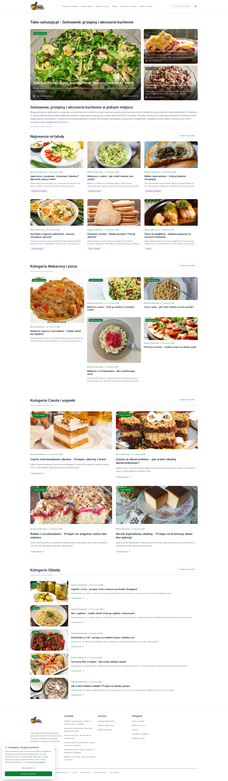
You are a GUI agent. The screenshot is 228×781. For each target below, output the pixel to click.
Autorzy (102, 716)
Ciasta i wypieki (87, 6)
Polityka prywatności (62, 772)
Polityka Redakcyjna (100, 772)
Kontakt (74, 772)
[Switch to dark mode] (195, 6)
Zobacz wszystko (187, 135)
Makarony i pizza (102, 6)
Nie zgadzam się (28, 768)
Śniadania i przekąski (128, 6)
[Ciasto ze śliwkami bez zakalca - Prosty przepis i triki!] (171, 46)
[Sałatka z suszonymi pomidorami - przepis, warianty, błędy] (85, 64)
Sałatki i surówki (146, 6)
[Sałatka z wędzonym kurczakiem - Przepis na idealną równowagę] (171, 83)
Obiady (114, 6)
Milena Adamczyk (37, 230)
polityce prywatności (37, 762)
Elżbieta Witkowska (95, 172)
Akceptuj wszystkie (28, 774)
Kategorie (137, 716)
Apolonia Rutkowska (38, 172)
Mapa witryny (114, 772)
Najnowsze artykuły (70, 6)
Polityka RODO (85, 772)
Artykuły (68, 716)
